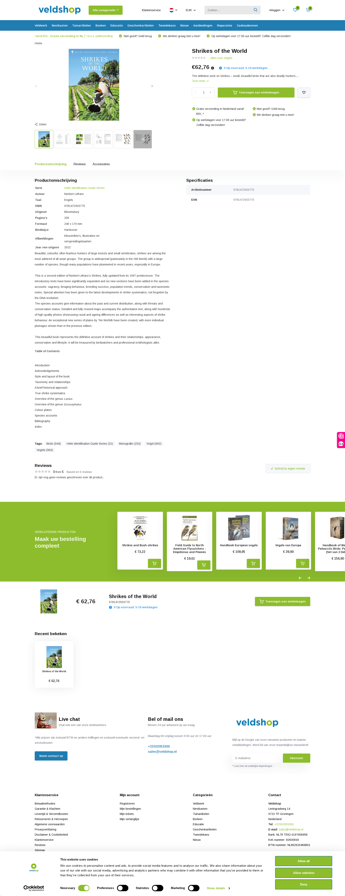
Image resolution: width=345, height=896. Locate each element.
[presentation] (36, 86)
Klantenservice (151, 10)
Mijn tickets (127, 813)
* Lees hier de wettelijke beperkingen (252, 766)
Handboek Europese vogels (239, 545)
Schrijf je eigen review (290, 468)
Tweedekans (167, 25)
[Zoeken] (256, 10)
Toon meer (199, 81)
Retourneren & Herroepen (51, 819)
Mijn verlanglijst (129, 819)
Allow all (304, 861)
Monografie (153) (130, 443)
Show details (216, 888)
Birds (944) (54, 443)
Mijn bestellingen (130, 808)
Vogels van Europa (288, 545)
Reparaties (224, 25)
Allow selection (303, 872)
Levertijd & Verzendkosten (51, 813)
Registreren (127, 803)
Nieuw (184, 25)
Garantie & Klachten (47, 808)
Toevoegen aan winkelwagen (259, 92)
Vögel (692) (154, 443)
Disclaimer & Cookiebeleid (51, 834)
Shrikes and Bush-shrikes (140, 545)
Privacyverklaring (45, 829)
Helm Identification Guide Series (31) (90, 443)
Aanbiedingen (202, 25)
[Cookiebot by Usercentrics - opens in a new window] (33, 888)
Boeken (100, 25)
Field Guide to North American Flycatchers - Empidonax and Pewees (189, 549)
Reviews (79, 164)
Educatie (116, 25)
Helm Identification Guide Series (84, 188)
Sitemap (40, 850)
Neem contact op (51, 755)
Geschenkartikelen (140, 25)
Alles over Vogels (221, 58)
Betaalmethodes (45, 803)
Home (38, 43)
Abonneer (296, 758)
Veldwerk (41, 25)
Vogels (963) (45, 450)
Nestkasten (60, 25)
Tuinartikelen (81, 25)
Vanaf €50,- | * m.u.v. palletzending (74, 36)
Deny (303, 884)
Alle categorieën (104, 10)
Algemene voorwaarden (50, 824)
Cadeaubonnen (247, 25)
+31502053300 (159, 746)
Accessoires (101, 164)
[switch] (122, 888)
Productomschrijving (50, 164)
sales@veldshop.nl (162, 751)
